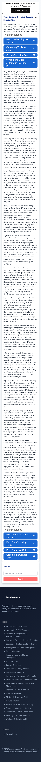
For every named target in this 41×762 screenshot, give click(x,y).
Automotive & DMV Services (17, 630)
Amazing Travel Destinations (18, 715)
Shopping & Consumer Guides (18, 708)
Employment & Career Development (21, 647)
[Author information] (36, 18)
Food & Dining (12, 661)
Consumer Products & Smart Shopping (22, 640)
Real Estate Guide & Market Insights (21, 704)
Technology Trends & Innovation (19, 712)
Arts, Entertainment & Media (17, 626)
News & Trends (12, 701)
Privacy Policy (11, 734)
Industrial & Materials (15, 672)
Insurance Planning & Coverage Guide (21, 679)
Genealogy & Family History (17, 668)
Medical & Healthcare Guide (17, 697)
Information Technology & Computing (22, 676)
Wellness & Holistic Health (16, 719)
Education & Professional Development (22, 644)
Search (21, 579)
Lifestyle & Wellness (14, 693)
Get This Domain (20, 10)
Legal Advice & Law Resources (18, 690)
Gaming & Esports (13, 665)
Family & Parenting (14, 651)
